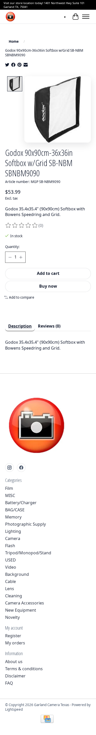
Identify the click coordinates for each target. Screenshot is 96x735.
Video (10, 567)
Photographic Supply (25, 524)
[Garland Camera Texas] (10, 16)
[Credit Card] (47, 719)
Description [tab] (20, 326)
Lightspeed (14, 709)
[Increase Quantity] (20, 257)
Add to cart (48, 273)
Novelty (12, 617)
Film (9, 488)
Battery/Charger (21, 502)
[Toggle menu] (86, 16)
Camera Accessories (24, 603)
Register (13, 636)
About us (14, 661)
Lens (9, 588)
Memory (13, 517)
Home (14, 41)
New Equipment (20, 610)
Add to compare (21, 297)
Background (17, 574)
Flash (10, 545)
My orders (15, 643)
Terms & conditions (24, 669)
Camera (12, 538)
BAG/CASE (15, 510)
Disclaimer (15, 676)
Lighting (13, 531)
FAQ (9, 683)
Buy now (48, 286)
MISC (10, 495)
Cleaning (13, 596)
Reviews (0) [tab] (49, 326)
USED (10, 560)
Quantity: (12, 246)
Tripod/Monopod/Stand (28, 553)
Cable (10, 581)
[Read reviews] (21, 225)
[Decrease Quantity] (10, 257)
